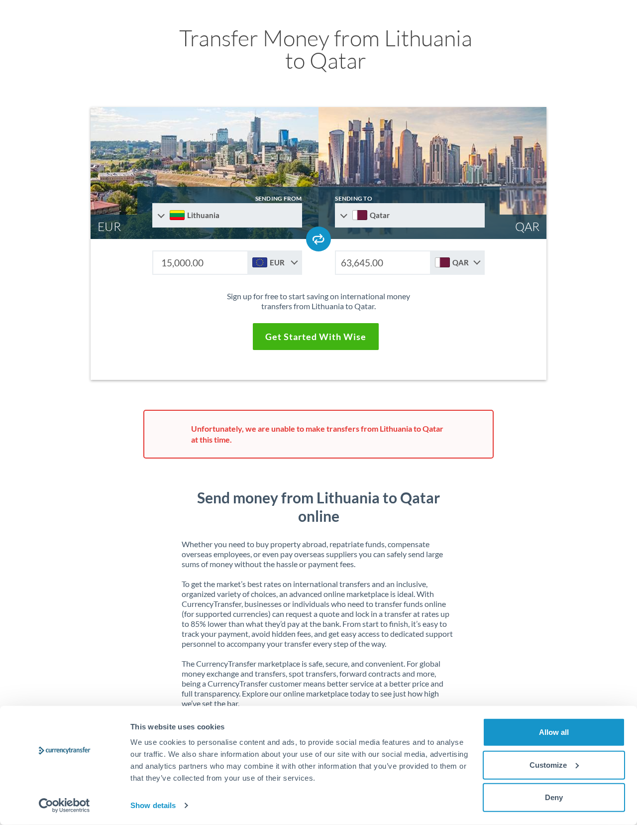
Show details (153, 805)
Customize (548, 764)
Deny (554, 797)
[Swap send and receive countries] (318, 239)
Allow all (554, 732)
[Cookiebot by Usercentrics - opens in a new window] (64, 805)
